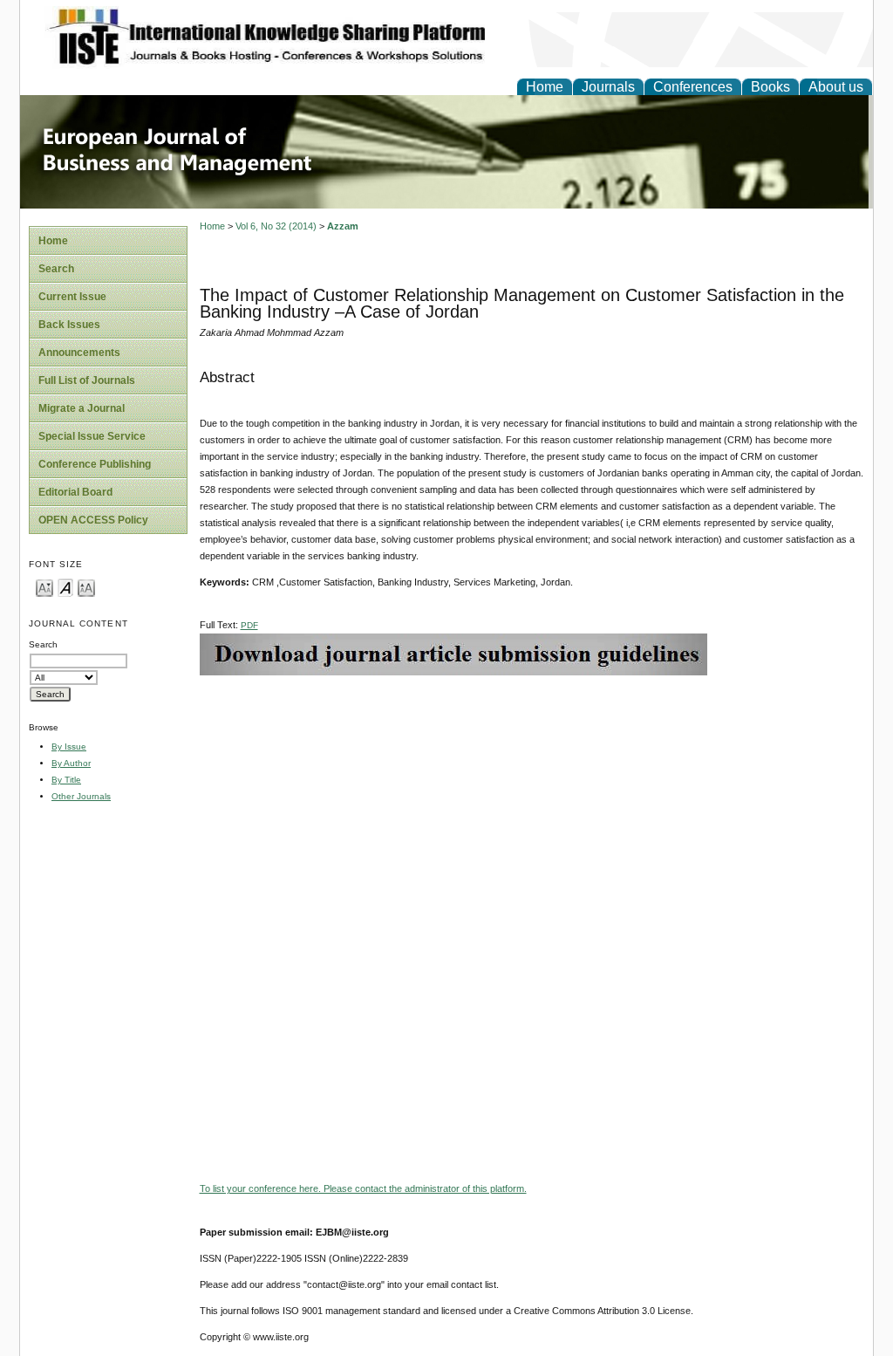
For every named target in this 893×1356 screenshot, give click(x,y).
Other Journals (81, 796)
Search (56, 269)
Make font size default (65, 587)
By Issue (68, 746)
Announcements (79, 352)
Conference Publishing (94, 464)
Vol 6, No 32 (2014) (276, 226)
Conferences (693, 86)
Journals (608, 86)
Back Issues (69, 324)
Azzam (342, 226)
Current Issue (72, 297)
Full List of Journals (86, 380)
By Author (71, 763)
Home (544, 86)
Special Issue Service (92, 436)
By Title (66, 779)
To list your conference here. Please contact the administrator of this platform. (363, 1188)
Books (770, 86)
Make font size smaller (44, 587)
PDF (249, 625)
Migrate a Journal (81, 408)
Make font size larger (86, 587)
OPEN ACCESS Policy (93, 520)
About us (835, 86)
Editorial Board (75, 492)
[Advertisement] (532, 797)
